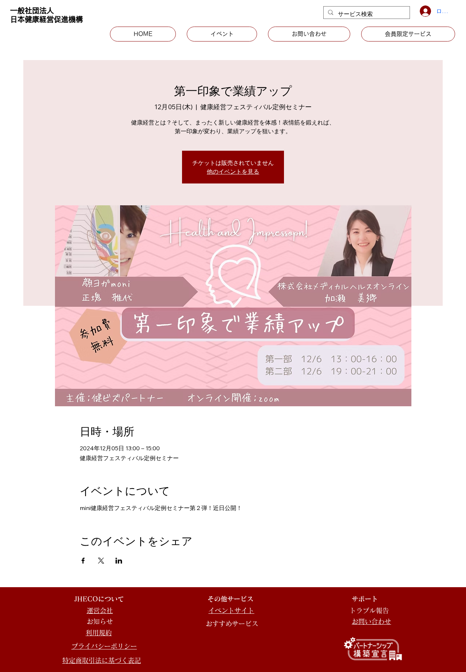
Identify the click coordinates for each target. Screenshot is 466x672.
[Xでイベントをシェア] (101, 561)
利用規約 (99, 632)
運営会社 (100, 610)
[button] (408, 34)
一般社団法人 (32, 10)
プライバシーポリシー (104, 646)
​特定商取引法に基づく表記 (101, 660)
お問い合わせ (371, 621)
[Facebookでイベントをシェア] (83, 561)
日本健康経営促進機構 (46, 19)
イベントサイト (231, 610)
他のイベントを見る (233, 171)
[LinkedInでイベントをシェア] (118, 561)
